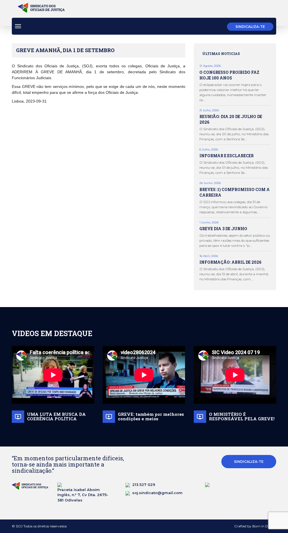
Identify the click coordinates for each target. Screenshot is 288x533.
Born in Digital (264, 526)
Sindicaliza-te (250, 27)
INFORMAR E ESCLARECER (226, 155)
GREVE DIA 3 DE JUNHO (223, 228)
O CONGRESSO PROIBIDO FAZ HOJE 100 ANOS (229, 75)
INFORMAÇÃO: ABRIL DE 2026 (230, 262)
